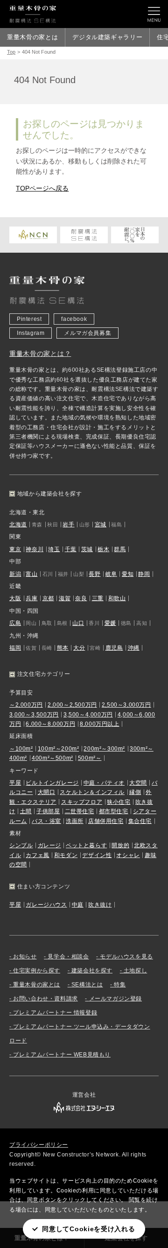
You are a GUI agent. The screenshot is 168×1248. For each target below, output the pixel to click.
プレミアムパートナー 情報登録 (55, 1012)
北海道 (18, 524)
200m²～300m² (104, 748)
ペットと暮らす (86, 845)
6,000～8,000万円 (50, 724)
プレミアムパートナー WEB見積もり (62, 1054)
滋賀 (64, 598)
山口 (78, 623)
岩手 (68, 524)
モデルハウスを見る (126, 956)
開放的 (120, 845)
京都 (48, 598)
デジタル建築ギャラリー (107, 37)
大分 (79, 648)
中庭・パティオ (104, 783)
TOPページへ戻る (42, 188)
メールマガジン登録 (115, 998)
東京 (15, 549)
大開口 (47, 792)
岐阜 (111, 574)
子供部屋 (48, 811)
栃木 (103, 549)
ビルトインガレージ (52, 783)
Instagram (30, 333)
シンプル (21, 845)
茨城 (87, 549)
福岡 (15, 648)
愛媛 (110, 623)
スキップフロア (81, 802)
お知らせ (24, 956)
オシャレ (128, 855)
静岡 (144, 574)
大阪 (15, 598)
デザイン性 (97, 855)
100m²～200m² (58, 748)
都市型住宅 (113, 811)
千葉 (71, 549)
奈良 (81, 598)
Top (11, 52)
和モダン (65, 855)
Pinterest (29, 319)
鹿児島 (114, 648)
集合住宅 (140, 821)
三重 (98, 598)
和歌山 (117, 598)
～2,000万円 (26, 705)
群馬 (120, 549)
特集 (120, 984)
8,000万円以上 (99, 724)
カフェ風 (37, 855)
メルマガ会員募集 (87, 333)
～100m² (21, 748)
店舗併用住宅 (106, 821)
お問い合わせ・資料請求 (45, 998)
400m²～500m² (52, 758)
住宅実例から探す (36, 970)
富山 (31, 574)
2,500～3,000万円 (126, 705)
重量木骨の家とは (32, 37)
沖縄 (134, 648)
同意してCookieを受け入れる (88, 1229)
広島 (15, 623)
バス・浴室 (46, 821)
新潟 (15, 574)
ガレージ (49, 845)
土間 (26, 811)
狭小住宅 (118, 802)
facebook (74, 319)
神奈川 (34, 549)
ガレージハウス (46, 904)
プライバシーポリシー (38, 1145)
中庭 (78, 904)
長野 (94, 574)
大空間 (138, 783)
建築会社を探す (91, 970)
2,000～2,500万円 (72, 705)
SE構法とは (87, 984)
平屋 (15, 783)
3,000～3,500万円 (34, 714)
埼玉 (54, 549)
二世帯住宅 (79, 811)
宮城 (100, 524)
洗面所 (75, 821)
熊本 (63, 648)
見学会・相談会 (68, 956)
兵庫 (31, 598)
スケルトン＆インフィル (92, 792)
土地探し (135, 970)
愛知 (127, 574)
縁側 (135, 792)
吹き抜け (100, 904)
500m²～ (90, 758)
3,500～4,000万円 (88, 714)
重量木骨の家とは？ (40, 353)
